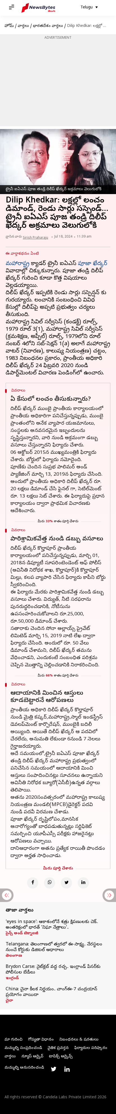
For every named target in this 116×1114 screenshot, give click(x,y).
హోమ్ (9, 26)
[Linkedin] (83, 883)
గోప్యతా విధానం (41, 1039)
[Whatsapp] (49, 883)
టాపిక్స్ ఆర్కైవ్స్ (61, 1056)
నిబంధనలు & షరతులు (79, 1039)
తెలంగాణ (14, 956)
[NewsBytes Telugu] (38, 8)
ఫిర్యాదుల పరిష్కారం (90, 1048)
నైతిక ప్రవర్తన (58, 1048)
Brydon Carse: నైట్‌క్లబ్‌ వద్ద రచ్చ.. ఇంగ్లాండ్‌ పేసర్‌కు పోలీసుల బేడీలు (53, 969)
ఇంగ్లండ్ (12, 978)
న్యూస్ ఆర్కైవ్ (32, 1056)
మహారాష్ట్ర (17, 264)
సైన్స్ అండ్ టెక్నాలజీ (22, 933)
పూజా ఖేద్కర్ (92, 264)
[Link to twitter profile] (53, 1069)
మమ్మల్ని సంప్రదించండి (23, 1048)
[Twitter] (66, 883)
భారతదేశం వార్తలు (48, 26)
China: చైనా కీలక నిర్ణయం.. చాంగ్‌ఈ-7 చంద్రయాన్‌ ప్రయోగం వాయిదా (51, 992)
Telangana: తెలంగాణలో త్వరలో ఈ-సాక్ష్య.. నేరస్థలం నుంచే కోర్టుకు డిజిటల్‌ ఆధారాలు (54, 947)
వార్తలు (23, 26)
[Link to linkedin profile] (67, 1069)
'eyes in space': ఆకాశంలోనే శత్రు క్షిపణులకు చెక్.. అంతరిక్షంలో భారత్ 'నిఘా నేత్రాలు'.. (52, 925)
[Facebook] (32, 883)
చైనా (9, 1000)
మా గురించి (14, 1039)
